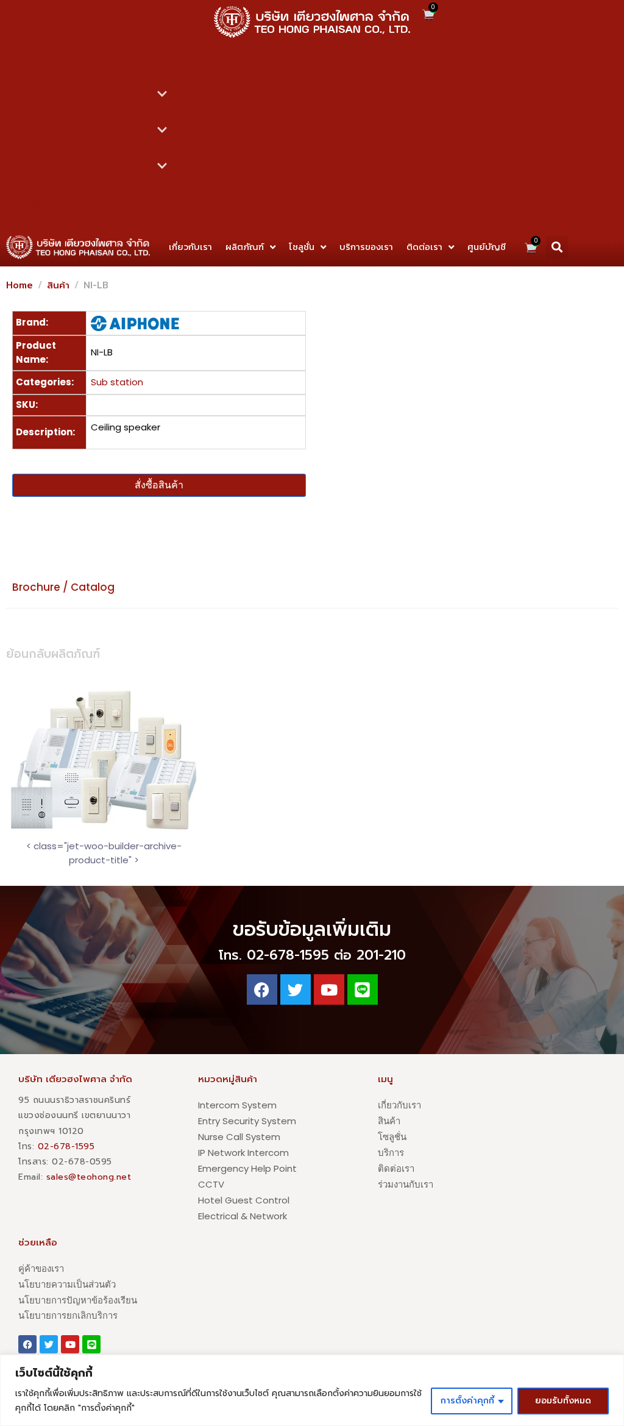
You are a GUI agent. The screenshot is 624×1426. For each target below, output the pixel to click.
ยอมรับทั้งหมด (563, 1400)
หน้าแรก (21, 24)
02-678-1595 (66, 1146)
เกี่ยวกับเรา (27, 60)
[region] (312, 1390)
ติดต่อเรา (23, 168)
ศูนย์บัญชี (25, 204)
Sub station (117, 382)
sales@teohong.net (89, 1177)
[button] (557, 247)
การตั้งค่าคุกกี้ (467, 1400)
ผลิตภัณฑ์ (25, 96)
